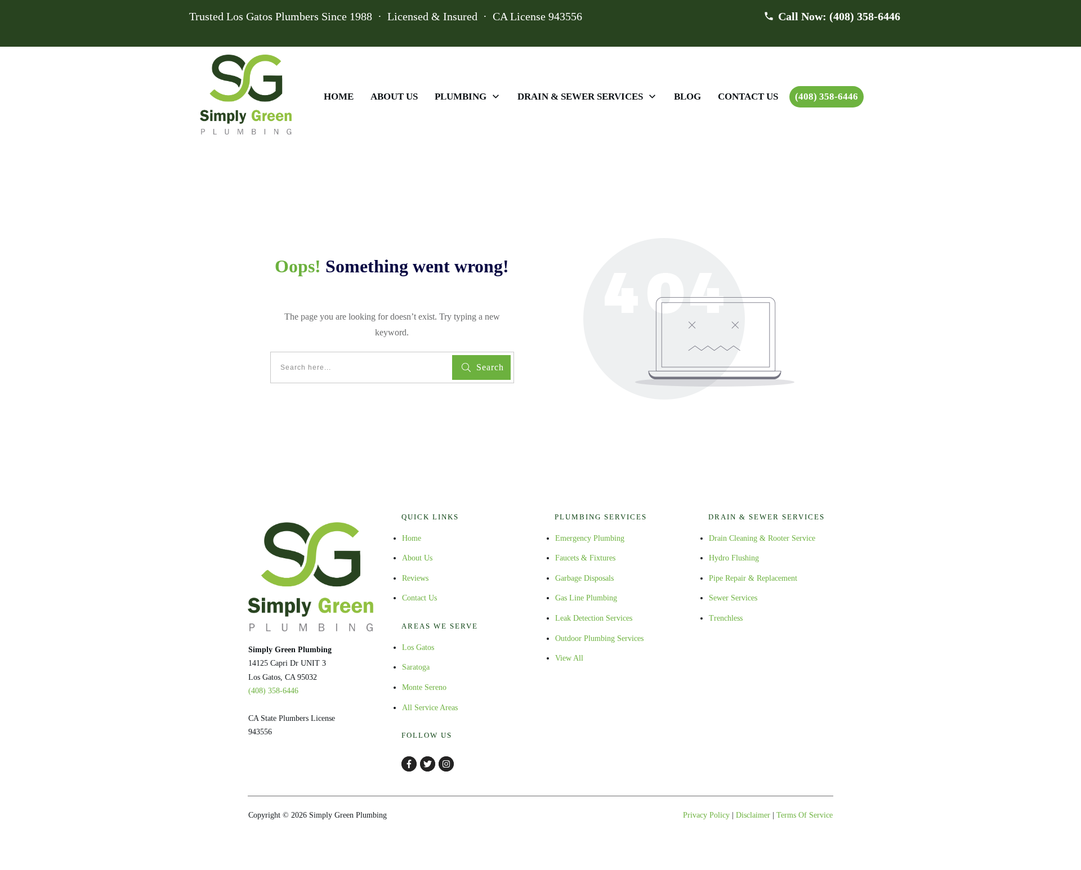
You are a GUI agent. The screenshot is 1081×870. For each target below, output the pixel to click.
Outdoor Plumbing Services (599, 638)
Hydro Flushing (734, 558)
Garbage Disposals (584, 578)
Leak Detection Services (593, 618)
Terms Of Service (804, 815)
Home (411, 538)
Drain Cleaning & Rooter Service (762, 538)
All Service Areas (430, 707)
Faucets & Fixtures (585, 558)
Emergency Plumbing (589, 538)
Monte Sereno (424, 687)
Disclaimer (753, 815)
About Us (417, 558)
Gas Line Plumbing (586, 598)
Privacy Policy (706, 815)
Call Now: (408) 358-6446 (839, 16)
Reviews (415, 578)
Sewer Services (733, 598)
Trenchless (726, 618)
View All (569, 658)
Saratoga (416, 667)
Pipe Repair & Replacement (753, 578)
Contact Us (419, 598)
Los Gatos (418, 647)
